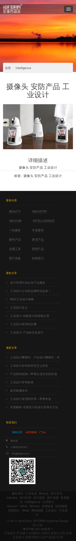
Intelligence (23, 68)
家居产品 (38, 239)
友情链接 (48, 506)
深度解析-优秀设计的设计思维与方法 (34, 407)
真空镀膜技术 (19, 390)
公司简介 (48, 502)
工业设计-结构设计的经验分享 (29, 316)
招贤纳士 (14, 510)
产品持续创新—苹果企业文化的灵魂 (33, 374)
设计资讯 (56, 493)
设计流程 (39, 497)
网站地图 (37, 510)
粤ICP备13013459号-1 (38, 529)
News (26, 510)
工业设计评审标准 (21, 382)
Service (35, 506)
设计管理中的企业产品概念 (27, 282)
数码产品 (15, 239)
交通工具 (15, 249)
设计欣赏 (25, 497)
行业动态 (31, 493)
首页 (8, 68)
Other (24, 506)
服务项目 (18, 493)
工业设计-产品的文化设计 (26, 332)
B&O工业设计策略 (22, 299)
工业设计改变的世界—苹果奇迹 (30, 399)
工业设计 (51, 510)
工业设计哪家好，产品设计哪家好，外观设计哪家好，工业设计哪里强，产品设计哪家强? (34, 357)
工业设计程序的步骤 (23, 324)
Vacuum (15, 221)
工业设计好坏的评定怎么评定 (29, 365)
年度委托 (38, 230)
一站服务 (15, 230)
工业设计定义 (19, 307)
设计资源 (53, 497)
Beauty (15, 211)
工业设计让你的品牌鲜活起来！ (30, 291)
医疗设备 (15, 258)
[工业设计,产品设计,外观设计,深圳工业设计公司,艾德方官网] (12, 9)
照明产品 (38, 249)
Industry (39, 211)
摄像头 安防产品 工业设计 (43, 175)
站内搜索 (61, 506)
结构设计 (38, 258)
